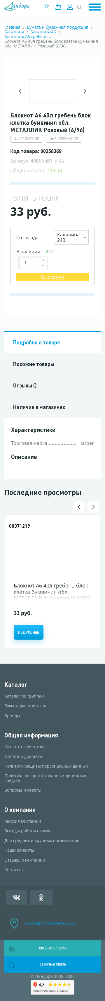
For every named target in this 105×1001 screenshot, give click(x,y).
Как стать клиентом (24, 746)
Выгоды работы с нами (27, 831)
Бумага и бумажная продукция (57, 27)
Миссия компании (22, 821)
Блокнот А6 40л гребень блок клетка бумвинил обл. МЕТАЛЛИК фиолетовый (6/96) (52, 592)
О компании (20, 809)
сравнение (28, 138)
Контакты (14, 869)
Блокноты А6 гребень (26, 36)
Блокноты (14, 32)
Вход (70, 7)
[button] (95, 7)
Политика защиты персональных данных (46, 766)
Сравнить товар (52, 948)
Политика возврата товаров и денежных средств (45, 778)
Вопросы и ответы (22, 790)
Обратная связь (52, 964)
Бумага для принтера (26, 705)
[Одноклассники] (41, 897)
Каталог (15, 684)
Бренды (12, 715)
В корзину (52, 277)
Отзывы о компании (24, 860)
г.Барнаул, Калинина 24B (50, 923)
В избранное (66, 138)
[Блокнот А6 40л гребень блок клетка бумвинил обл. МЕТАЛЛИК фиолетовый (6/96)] (52, 549)
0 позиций (59, 7)
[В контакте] (16, 897)
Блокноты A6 (43, 32)
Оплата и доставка (23, 756)
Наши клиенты (19, 850)
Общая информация (31, 735)
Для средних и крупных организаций (42, 840)
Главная (12, 27)
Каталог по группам (24, 696)
